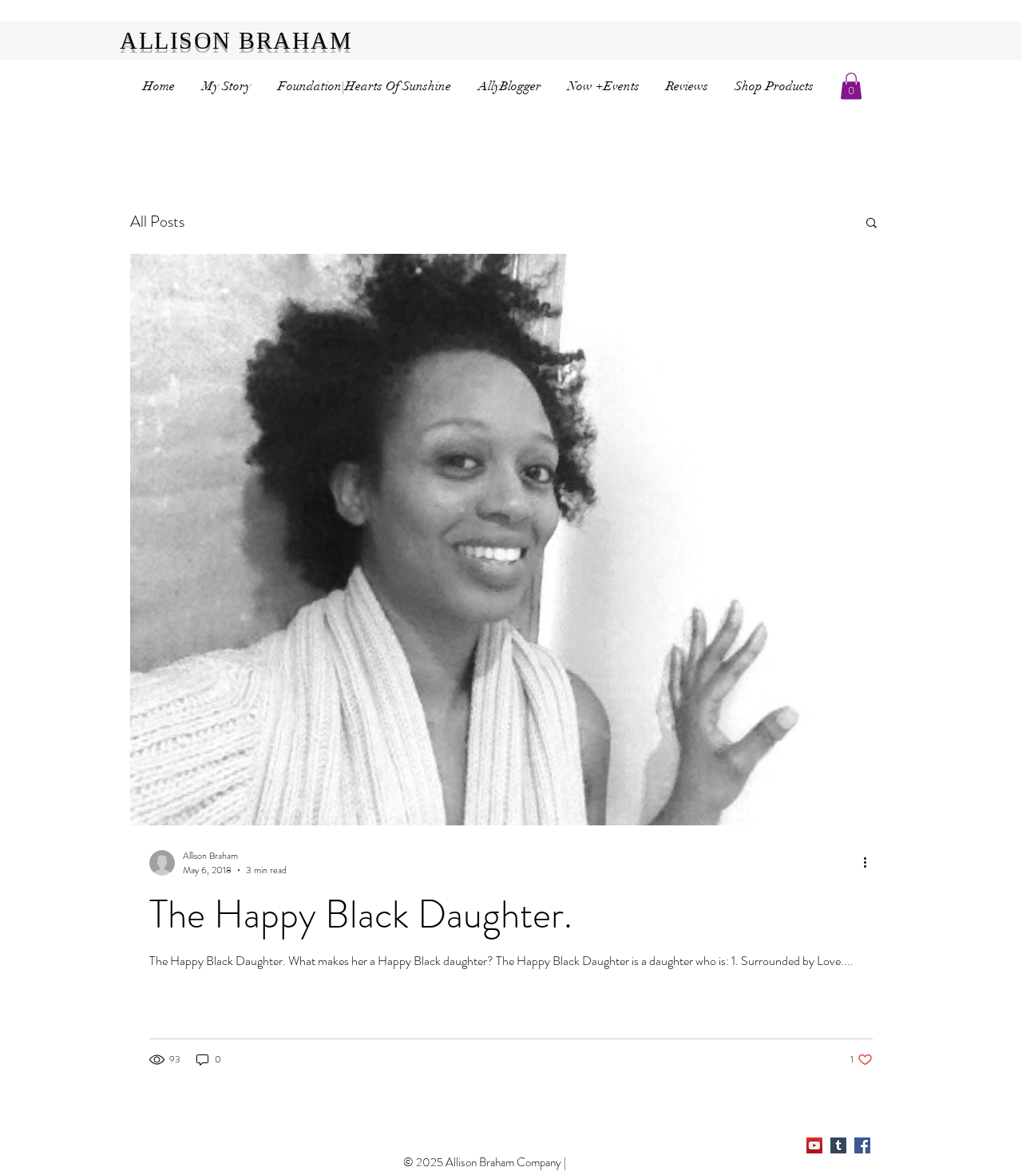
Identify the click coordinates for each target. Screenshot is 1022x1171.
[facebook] (862, 1145)
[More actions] (870, 862)
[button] (851, 86)
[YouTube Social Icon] (814, 1145)
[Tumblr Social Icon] (838, 1145)
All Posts (157, 221)
